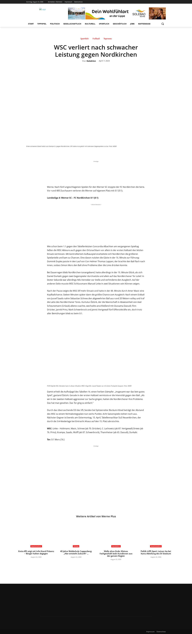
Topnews (108, 38)
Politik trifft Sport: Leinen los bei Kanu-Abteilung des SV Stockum (156, 552)
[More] (116, 153)
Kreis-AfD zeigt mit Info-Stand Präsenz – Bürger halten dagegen (36, 552)
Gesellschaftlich (36, 546)
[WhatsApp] (109, 153)
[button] (162, 24)
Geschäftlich (116, 546)
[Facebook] (149, 1)
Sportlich (84, 38)
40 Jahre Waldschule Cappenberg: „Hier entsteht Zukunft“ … (76, 552)
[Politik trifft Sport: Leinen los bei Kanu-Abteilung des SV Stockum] (156, 534)
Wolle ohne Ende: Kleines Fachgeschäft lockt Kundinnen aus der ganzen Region (116, 553)
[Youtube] (164, 1)
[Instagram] (153, 1)
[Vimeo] (160, 1)
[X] (157, 1)
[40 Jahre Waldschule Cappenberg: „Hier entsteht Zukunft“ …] (76, 534)
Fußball (96, 38)
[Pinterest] (103, 153)
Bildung (76, 546)
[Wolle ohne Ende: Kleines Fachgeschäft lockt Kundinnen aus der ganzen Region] (116, 534)
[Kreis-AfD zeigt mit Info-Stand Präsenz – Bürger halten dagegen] (36, 534)
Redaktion (91, 61)
